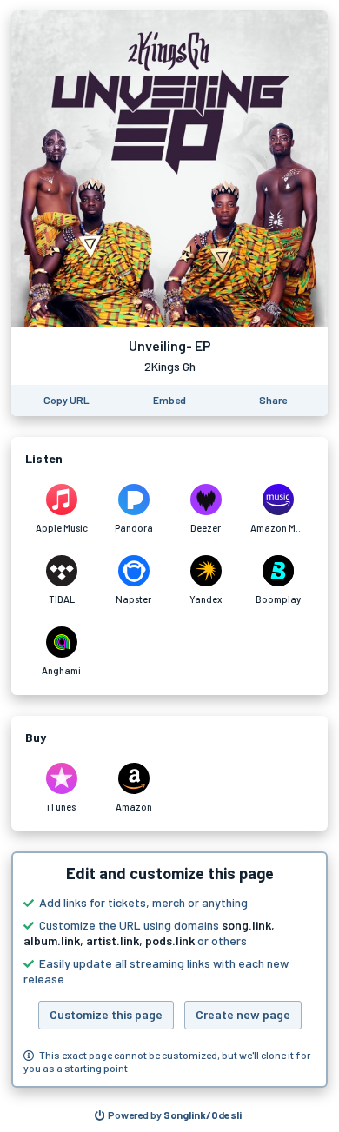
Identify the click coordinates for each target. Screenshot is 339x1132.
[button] (169, 970)
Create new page (243, 1014)
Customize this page (106, 1014)
